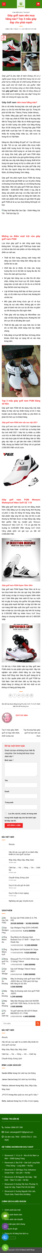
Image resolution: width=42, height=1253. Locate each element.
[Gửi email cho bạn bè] (23, 696)
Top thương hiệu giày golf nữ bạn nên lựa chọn (31, 733)
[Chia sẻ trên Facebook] (15, 696)
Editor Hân (32, 29)
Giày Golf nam (9, 102)
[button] (4, 4)
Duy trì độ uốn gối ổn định (19, 885)
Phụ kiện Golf (17, 12)
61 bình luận (15, 880)
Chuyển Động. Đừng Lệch (19, 877)
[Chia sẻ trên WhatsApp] (10, 696)
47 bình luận (14, 896)
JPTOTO (5, 1095)
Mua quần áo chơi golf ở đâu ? (26, 1095)
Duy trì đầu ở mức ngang (19, 893)
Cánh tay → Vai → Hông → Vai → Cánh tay (24, 868)
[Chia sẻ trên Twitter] (19, 696)
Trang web (9, 803)
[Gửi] (38, 1023)
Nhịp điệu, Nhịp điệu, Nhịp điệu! (21, 860)
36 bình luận (14, 862)
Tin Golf (26, 12)
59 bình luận (14, 888)
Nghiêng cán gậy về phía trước (21, 901)
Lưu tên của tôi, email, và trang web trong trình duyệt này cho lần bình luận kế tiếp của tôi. (21, 817)
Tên (6, 781)
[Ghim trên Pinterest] (27, 696)
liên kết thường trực (22, 706)
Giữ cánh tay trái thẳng (27, 1073)
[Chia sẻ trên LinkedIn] (31, 696)
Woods (12, 844)
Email (7, 792)
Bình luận (9, 760)
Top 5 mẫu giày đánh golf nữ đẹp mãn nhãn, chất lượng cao (11, 733)
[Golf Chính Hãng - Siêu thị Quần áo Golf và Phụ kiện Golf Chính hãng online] (21, 4)
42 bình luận (14, 872)
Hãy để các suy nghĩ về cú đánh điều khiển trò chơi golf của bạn (23, 853)
